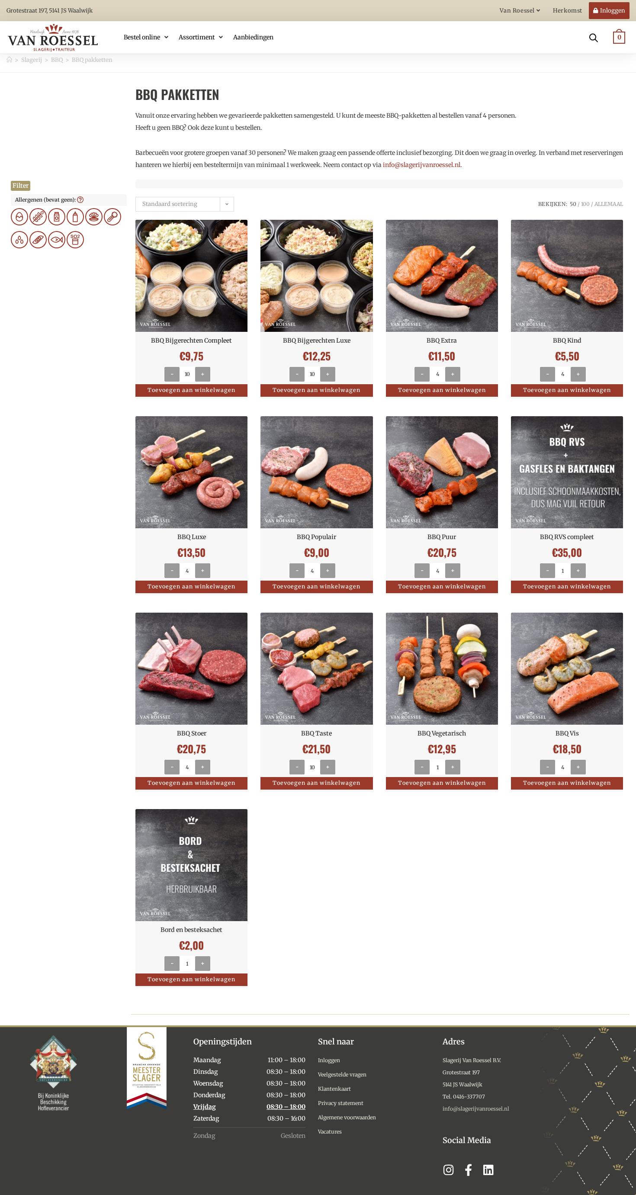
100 (585, 204)
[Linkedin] (488, 1170)
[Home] (9, 60)
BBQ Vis (567, 733)
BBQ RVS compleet (567, 537)
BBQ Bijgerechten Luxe (316, 340)
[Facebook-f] (468, 1170)
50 (573, 204)
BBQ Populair (316, 537)
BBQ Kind (567, 340)
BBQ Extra (442, 340)
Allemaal (608, 204)
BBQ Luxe (191, 537)
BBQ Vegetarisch (442, 733)
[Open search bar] (593, 37)
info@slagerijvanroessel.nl (421, 165)
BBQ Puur (441, 537)
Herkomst (567, 10)
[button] (146, 37)
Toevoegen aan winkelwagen (191, 390)
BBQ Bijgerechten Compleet (191, 340)
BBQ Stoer (191, 733)
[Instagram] (448, 1170)
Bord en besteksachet (191, 930)
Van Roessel (518, 10)
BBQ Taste (316, 733)
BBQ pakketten (92, 60)
